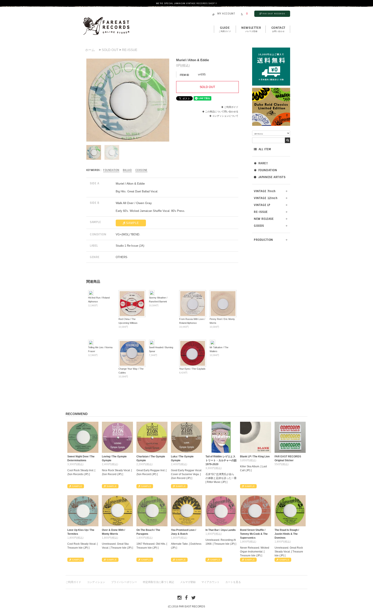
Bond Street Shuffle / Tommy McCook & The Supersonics (254, 533)
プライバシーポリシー (124, 582)
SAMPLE (132, 223)
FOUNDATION (267, 170)
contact (278, 29)
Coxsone (141, 170)
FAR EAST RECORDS (273, 13)
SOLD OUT (110, 50)
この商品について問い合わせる (221, 111)
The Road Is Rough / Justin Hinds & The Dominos (287, 533)
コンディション (96, 582)
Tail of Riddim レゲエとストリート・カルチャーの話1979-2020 (221, 460)
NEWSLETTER (251, 29)
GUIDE (225, 29)
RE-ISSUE (129, 50)
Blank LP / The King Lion (255, 456)
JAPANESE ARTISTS (272, 177)
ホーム (90, 50)
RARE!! (263, 163)
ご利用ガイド (231, 107)
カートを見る (233, 582)
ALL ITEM (265, 149)
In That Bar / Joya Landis (220, 530)
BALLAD (127, 170)
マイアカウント (210, 582)
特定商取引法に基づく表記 (158, 582)
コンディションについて (225, 116)
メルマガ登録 (188, 582)
